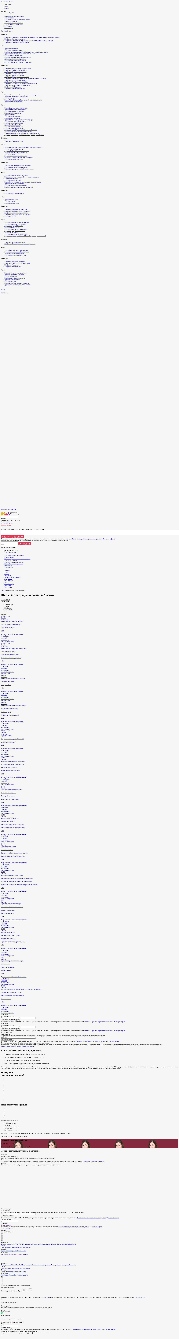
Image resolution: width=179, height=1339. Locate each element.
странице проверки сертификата (94, 1161)
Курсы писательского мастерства (14, 278)
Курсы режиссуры (10, 281)
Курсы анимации (9, 114)
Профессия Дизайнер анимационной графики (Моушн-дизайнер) (25, 78)
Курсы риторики (9, 201)
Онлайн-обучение (6, 31)
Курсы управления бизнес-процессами (16, 222)
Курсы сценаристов (10, 276)
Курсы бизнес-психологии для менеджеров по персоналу (22, 182)
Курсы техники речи (11, 200)
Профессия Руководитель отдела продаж (17, 214)
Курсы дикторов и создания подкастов (16, 283)
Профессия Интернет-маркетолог (15, 39)
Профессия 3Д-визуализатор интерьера (16, 77)
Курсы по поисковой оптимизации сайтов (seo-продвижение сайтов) (26, 52)
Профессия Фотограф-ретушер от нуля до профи (19, 244)
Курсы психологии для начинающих (16, 175)
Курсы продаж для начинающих (14, 231)
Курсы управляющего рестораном (15, 224)
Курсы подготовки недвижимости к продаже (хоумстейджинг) (24, 135)
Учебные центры (22, 1254)
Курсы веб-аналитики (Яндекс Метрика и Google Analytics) (23, 147)
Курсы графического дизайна (13, 101)
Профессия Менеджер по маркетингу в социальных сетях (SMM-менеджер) (28, 40)
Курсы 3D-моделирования (12, 116)
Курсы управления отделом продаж (15, 229)
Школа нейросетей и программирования (17, 19)
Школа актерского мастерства (13, 23)
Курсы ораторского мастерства (14, 193)
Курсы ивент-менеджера (12, 279)
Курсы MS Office (9, 216)
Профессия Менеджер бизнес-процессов (17, 211)
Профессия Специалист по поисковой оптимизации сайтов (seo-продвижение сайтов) (31, 37)
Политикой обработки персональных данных (86, 539)
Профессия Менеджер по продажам (15, 209)
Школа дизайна (9, 18)
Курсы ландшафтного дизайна (14, 111)
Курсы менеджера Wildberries (13, 226)
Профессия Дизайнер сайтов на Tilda (16, 82)
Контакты (7, 575)
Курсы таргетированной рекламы (15, 59)
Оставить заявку (6, 1327)
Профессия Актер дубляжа (12, 266)
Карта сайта (8, 587)
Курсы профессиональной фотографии (16, 252)
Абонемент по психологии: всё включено (17, 165)
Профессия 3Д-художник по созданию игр (17, 85)
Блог (5, 582)
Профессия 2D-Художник (12, 87)
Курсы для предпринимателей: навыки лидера (19, 169)
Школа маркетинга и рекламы (14, 16)
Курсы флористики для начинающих (16, 108)
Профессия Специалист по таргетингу (16, 42)
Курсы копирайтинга (11, 48)
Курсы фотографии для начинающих (16, 250)
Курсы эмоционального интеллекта (15, 185)
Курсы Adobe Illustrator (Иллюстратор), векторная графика (23, 100)
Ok (2, 1299)
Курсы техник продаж (11, 232)
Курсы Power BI (9, 154)
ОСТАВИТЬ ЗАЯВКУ (7, 1039)
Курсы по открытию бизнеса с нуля (15, 234)
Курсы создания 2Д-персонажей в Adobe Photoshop (20, 130)
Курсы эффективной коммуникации (16, 167)
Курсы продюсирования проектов (15, 60)
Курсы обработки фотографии (14, 253)
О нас (6, 6)
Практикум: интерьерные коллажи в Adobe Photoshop (21, 133)
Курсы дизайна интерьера (12, 113)
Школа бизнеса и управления (13, 24)
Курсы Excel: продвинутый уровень (15, 152)
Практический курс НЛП (12, 178)
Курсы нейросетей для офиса (13, 159)
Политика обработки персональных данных (36, 1244)
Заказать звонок (12, 536)
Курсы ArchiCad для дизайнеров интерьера (18, 131)
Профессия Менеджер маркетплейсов (16, 213)
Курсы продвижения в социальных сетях (17, 57)
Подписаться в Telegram (8, 1046)
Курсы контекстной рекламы (13, 55)
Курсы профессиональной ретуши (15, 255)
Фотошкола (8, 26)
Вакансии (8, 1247)
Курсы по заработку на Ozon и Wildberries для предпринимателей (25, 236)
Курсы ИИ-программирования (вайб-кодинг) (18, 157)
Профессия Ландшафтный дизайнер (15, 80)
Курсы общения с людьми (12, 180)
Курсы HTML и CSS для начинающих (16, 151)
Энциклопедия (9, 584)
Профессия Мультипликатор (13, 73)
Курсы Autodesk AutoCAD (12, 125)
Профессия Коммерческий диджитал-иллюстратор (20, 83)
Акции (6, 8)
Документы (8, 579)
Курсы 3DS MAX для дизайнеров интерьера (18, 120)
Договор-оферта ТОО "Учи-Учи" (11, 1244)
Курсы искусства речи (11, 203)
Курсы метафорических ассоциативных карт (18, 187)
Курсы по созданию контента (13, 50)
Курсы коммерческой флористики (15, 109)
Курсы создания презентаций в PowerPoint (18, 62)
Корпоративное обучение (12, 577)
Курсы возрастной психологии (14, 183)
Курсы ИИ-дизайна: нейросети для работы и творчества (22, 95)
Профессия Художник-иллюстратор (15, 72)
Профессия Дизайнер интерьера (14, 88)
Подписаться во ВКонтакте (25, 1046)
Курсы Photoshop (9, 98)
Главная (7, 570)
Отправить (24, 543)
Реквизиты (7, 585)
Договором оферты (109, 539)
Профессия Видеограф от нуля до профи (17, 263)
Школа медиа (8, 28)
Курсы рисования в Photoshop (13, 128)
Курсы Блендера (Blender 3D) (13, 126)
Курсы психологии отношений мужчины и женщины (21, 177)
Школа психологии (10, 21)
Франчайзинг (8, 580)
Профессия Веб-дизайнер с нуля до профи (17, 68)
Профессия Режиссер (11, 265)
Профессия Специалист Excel (13, 141)
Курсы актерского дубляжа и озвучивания (17, 285)
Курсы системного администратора (15, 156)
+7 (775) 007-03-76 (6, 1)
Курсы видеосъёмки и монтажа (14, 274)
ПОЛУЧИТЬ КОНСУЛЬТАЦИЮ (10, 1020)
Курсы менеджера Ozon (11, 227)
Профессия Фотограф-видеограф (14, 242)
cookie (47, 1297)
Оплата (21, 1247)
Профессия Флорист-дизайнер (14, 75)
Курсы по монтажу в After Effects (15, 121)
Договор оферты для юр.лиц (60, 1244)
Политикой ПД (140, 1297)
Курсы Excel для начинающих (13, 149)
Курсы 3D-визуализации (12, 118)
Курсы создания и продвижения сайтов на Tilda (19, 54)
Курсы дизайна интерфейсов (13, 123)
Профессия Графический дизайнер (15, 70)
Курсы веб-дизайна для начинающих (16, 96)
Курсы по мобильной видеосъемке (15, 273)
